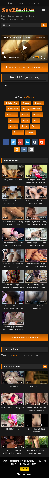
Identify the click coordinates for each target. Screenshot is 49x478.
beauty (39, 103)
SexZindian (28, 97)
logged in (17, 355)
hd (37, 120)
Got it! (24, 469)
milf (25, 126)
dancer (15, 120)
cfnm (26, 115)
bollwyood (14, 109)
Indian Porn (12, 103)
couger (38, 115)
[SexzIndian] (20, 10)
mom (36, 126)
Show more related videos (24, 337)
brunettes (12, 115)
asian (27, 103)
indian (14, 126)
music (31, 132)
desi (26, 120)
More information (24, 474)
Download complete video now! (26, 67)
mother (19, 132)
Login (28, 3)
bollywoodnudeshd (32, 109)
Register (37, 3)
